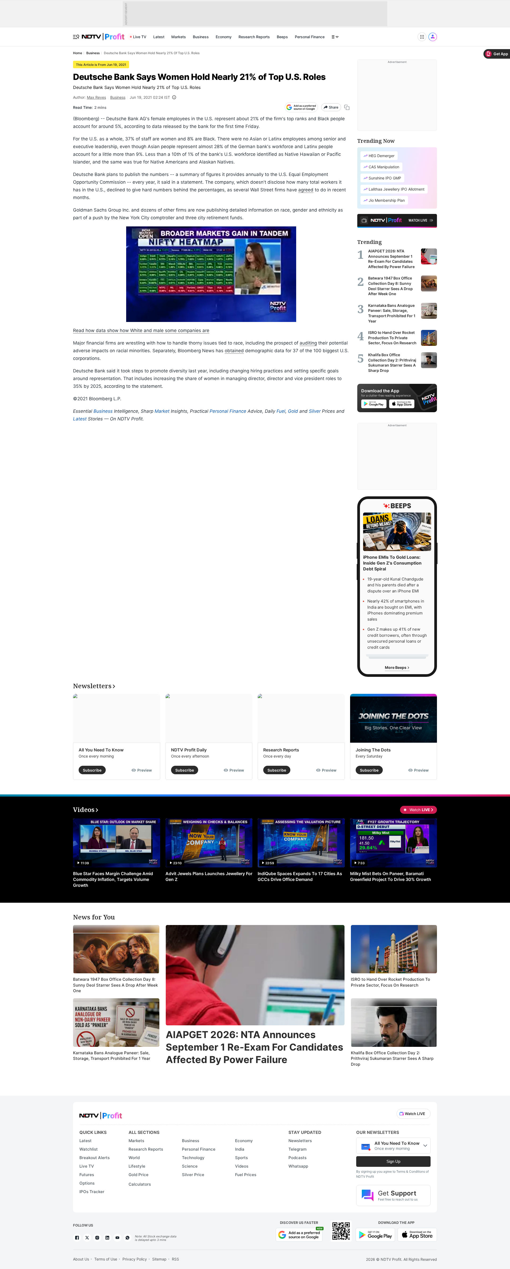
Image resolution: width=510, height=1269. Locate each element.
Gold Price (138, 1174)
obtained (234, 350)
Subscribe (92, 770)
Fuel (281, 411)
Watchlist (88, 1149)
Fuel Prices (245, 1174)
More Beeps (396, 667)
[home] (103, 33)
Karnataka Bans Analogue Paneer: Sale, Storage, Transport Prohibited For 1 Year (111, 1055)
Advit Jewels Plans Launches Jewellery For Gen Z (208, 876)
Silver (315, 411)
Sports (241, 1157)
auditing (308, 343)
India (239, 1149)
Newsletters (300, 1140)
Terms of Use (105, 1259)
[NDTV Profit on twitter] (87, 1238)
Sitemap (159, 1259)
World (134, 1157)
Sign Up (393, 1161)
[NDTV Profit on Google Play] (375, 1234)
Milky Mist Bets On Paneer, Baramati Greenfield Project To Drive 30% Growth (390, 876)
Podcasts (297, 1157)
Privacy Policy (134, 1259)
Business (201, 37)
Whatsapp (298, 1166)
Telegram (297, 1149)
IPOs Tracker (91, 1191)
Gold (293, 411)
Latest (158, 37)
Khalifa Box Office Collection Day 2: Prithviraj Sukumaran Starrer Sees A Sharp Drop (392, 1058)
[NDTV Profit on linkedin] (107, 1238)
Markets (178, 37)
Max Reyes (96, 97)
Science (190, 1166)
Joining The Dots (373, 749)
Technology (193, 1157)
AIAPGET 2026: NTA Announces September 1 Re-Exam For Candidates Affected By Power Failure (254, 1047)
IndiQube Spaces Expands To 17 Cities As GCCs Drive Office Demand (300, 876)
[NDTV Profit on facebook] (77, 1238)
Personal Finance (310, 37)
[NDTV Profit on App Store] (417, 1234)
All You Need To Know (101, 749)
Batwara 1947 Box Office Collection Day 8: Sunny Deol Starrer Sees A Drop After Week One (115, 985)
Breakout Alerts (94, 1157)
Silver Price (193, 1174)
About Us (81, 1259)
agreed (305, 189)
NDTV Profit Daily (189, 749)
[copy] (346, 107)
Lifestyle (137, 1166)
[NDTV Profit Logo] (100, 1113)
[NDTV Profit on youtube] (117, 1238)
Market (162, 411)
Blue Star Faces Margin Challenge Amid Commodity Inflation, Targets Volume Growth (113, 879)
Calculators (140, 1184)
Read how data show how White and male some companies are (141, 330)
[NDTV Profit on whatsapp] (127, 1238)
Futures (86, 1174)
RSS (175, 1259)
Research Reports (254, 37)
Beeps (282, 37)
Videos (241, 1166)
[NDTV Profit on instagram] (97, 1238)
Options (87, 1183)
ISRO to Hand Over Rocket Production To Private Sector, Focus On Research (390, 982)
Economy (224, 37)
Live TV (139, 37)
